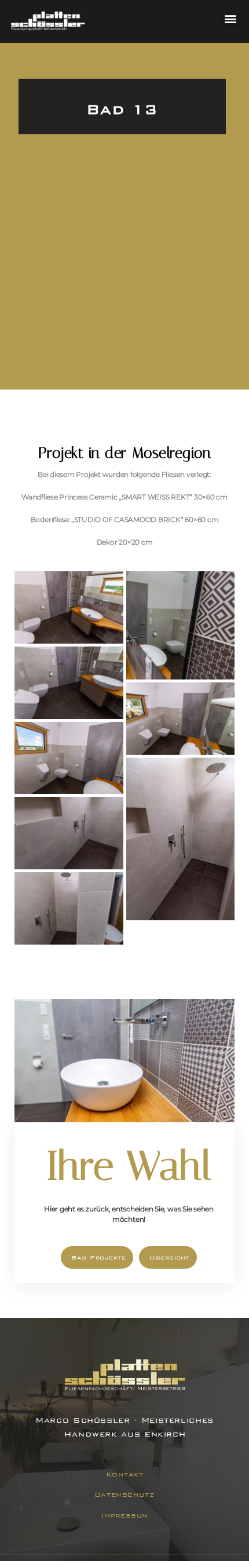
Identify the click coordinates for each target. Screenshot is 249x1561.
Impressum (124, 1515)
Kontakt (125, 1474)
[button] (230, 18)
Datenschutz (124, 1494)
